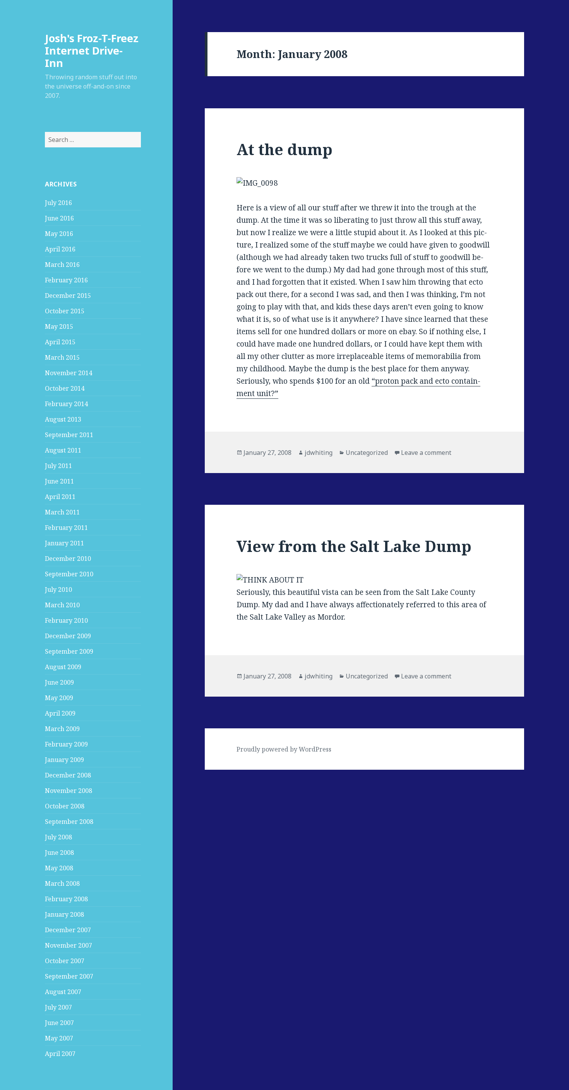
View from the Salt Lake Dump (354, 546)
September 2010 (69, 574)
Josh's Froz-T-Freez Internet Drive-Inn (92, 50)
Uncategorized (367, 452)
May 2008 (59, 868)
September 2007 (69, 976)
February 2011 (66, 527)
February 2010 (66, 620)
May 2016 (59, 233)
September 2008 (69, 821)
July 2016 (58, 202)
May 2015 (59, 326)
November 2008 (68, 790)
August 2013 (63, 419)
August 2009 (63, 667)
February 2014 (66, 404)
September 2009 (69, 651)
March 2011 (62, 512)
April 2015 (60, 342)
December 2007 (68, 930)
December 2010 (68, 558)
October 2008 (64, 806)
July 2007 (58, 1007)
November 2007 (68, 945)
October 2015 (64, 311)
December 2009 (68, 636)
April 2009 (60, 713)
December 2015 (68, 295)
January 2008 (64, 914)
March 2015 (62, 357)
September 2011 (69, 435)
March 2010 (62, 605)
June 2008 (59, 852)
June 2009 (59, 682)
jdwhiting (318, 452)
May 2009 (59, 698)
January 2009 (64, 759)
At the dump (284, 149)
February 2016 (66, 280)
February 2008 (66, 899)
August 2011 (63, 450)
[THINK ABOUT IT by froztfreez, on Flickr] (364, 580)
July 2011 (58, 465)
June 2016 (59, 218)
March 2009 (62, 728)
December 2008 (68, 775)
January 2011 (64, 543)
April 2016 (60, 249)
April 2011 (60, 496)
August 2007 (63, 991)
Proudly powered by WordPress (284, 749)
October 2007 (64, 961)
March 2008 (62, 883)
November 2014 (68, 373)
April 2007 (60, 1053)
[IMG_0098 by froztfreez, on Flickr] (364, 183)
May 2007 (59, 1038)
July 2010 (58, 589)
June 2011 (59, 481)
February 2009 (66, 744)
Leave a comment (426, 452)
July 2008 (58, 837)
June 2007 (59, 1022)
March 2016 (62, 264)
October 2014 (64, 388)
